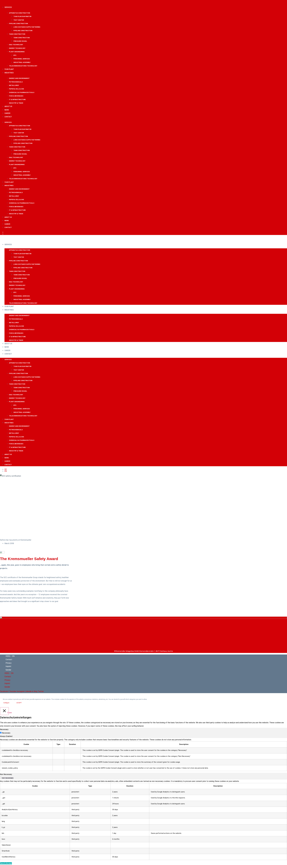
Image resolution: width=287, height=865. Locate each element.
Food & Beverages (16, 96)
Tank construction (17, 34)
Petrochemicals (16, 82)
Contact (8, 117)
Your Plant (9, 69)
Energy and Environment (19, 78)
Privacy (8, 663)
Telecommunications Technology (23, 66)
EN (5, 234)
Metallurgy (14, 85)
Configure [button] (6, 703)
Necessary (6, 733)
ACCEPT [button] (19, 703)
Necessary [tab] (4, 729)
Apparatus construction (19, 13)
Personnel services (21, 59)
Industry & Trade (16, 103)
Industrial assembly (21, 62)
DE (5, 232)
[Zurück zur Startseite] (143, 618)
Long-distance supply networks (26, 27)
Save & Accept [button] (6, 863)
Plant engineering (17, 52)
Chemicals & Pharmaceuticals (21, 92)
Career (7, 113)
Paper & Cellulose (16, 89)
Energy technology (17, 48)
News (6, 110)
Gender (8, 670)
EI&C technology (16, 44)
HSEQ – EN (10, 656)
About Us (8, 106)
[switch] (0, 777)
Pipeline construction (18, 23)
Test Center (18, 20)
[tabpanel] (143, 754)
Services (8, 7)
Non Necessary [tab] (6, 774)
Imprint (8, 666)
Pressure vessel (20, 41)
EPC (14, 55)
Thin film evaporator (22, 16)
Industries (9, 73)
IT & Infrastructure (17, 99)
